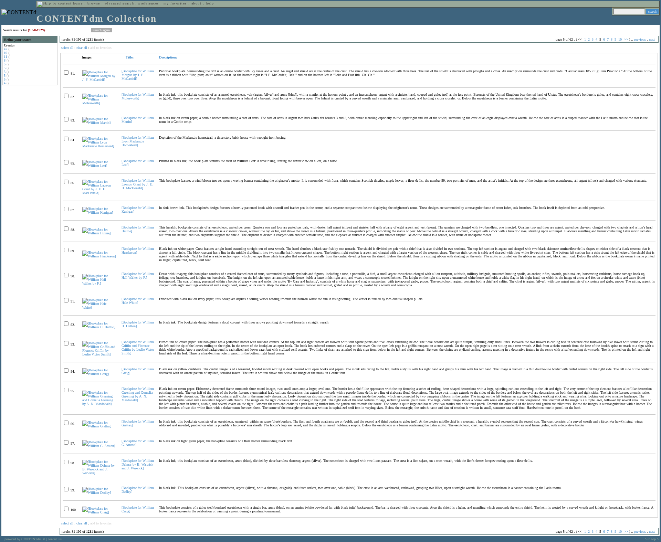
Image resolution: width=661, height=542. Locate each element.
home (78, 3)
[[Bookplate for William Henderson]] (99, 256)
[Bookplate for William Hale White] (138, 301)
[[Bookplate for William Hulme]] (99, 233)
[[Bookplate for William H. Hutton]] (99, 327)
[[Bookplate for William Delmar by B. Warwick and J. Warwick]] (99, 473)
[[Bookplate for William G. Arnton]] (99, 446)
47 (5, 49)
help (210, 3)
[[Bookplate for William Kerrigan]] (99, 212)
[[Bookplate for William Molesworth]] (99, 103)
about (196, 3)
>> (626, 39)
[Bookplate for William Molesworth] (138, 96)
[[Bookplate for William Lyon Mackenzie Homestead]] (99, 146)
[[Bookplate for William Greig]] (99, 374)
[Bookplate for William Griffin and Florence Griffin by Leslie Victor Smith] (138, 347)
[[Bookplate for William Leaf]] (99, 166)
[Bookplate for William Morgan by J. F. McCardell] (138, 75)
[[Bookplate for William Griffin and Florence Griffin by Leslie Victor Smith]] (99, 354)
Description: (168, 57)
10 (620, 39)
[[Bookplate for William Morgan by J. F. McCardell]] (99, 80)
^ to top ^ (652, 539)
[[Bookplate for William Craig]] (99, 512)
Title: (129, 57)
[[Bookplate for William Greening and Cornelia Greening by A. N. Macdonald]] (99, 404)
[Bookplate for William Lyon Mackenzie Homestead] (138, 141)
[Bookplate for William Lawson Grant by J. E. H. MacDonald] (138, 184)
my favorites (175, 3)
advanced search (119, 3)
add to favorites (101, 48)
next (652, 39)
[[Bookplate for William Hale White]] (99, 307)
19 (5, 53)
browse (93, 3)
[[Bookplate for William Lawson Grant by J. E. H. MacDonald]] (99, 193)
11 (5, 57)
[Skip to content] (54, 3)
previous (640, 39)
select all (67, 48)
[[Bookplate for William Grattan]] (99, 426)
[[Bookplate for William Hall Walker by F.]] (99, 283)
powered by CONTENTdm (24, 539)
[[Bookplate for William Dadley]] (99, 493)
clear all (81, 48)
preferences (148, 3)
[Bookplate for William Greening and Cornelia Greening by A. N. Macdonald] (138, 394)
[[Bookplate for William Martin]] (99, 123)
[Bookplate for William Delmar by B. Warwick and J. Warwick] (138, 464)
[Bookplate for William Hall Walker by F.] (138, 275)
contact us (55, 539)
